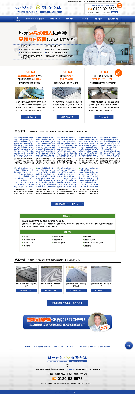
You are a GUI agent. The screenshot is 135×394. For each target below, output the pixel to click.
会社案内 (98, 19)
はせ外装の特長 (30, 117)
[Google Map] (70, 369)
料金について (55, 19)
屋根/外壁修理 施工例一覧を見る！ (67, 303)
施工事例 (69, 19)
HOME (18, 20)
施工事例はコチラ (67, 117)
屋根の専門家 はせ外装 (35, 19)
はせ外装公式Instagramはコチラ (67, 204)
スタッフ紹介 (84, 19)
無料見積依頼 (113, 19)
